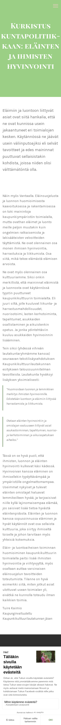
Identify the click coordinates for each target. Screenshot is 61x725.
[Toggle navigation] (55, 5)
